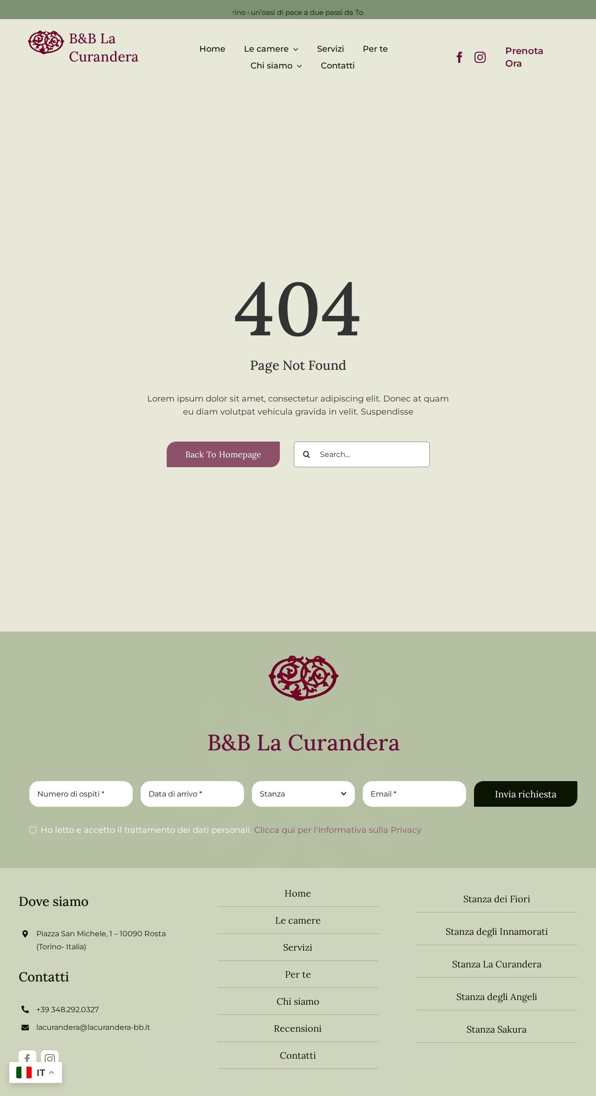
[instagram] (480, 57)
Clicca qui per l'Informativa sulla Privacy (336, 830)
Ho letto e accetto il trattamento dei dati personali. (231, 830)
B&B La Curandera (104, 47)
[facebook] (459, 57)
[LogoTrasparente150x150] (304, 647)
